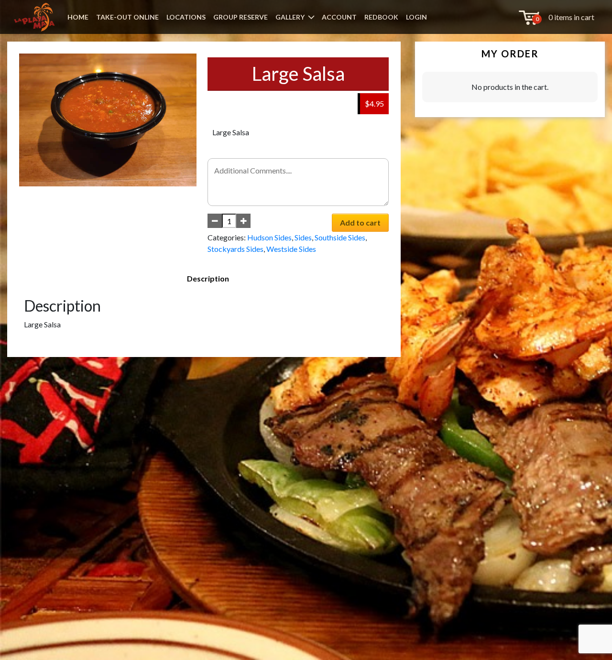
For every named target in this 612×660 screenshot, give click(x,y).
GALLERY (290, 17)
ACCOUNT (339, 17)
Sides (303, 237)
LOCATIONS (186, 17)
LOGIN (416, 17)
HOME (77, 17)
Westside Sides (291, 248)
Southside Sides (340, 237)
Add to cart (360, 222)
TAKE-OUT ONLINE (127, 17)
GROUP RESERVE (240, 17)
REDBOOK (381, 17)
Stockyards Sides (235, 248)
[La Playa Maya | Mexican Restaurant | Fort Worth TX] (34, 17)
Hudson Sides (269, 237)
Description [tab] (208, 278)
